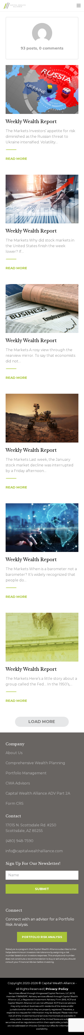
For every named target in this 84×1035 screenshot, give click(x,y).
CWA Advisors (18, 783)
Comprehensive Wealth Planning (35, 763)
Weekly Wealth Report (31, 121)
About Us (14, 753)
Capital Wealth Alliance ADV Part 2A (38, 793)
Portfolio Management (26, 773)
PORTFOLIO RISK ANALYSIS (42, 937)
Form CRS (15, 803)
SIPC (25, 996)
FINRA (19, 996)
